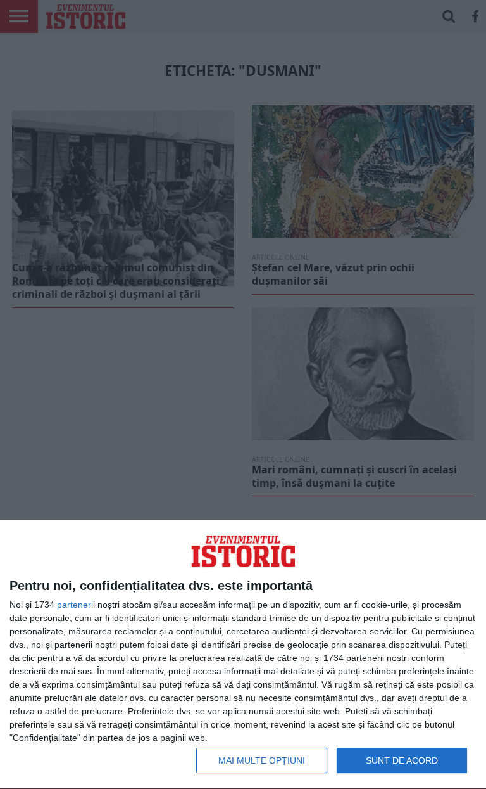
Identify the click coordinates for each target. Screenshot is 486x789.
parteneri (75, 604)
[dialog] (243, 654)
